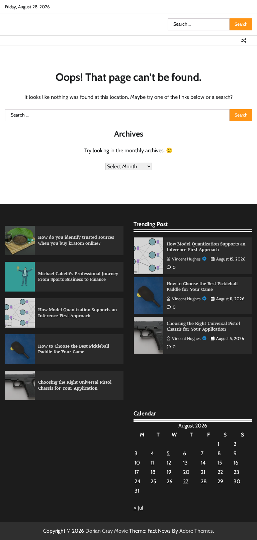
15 (220, 463)
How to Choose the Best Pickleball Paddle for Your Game (73, 349)
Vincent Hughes (186, 258)
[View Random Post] (244, 40)
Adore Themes (196, 531)
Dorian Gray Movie (106, 531)
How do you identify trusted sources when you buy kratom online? (76, 240)
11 (152, 463)
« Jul (138, 508)
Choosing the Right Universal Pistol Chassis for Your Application (74, 385)
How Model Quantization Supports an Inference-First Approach (77, 313)
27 (185, 481)
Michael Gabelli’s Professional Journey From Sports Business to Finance (78, 277)
